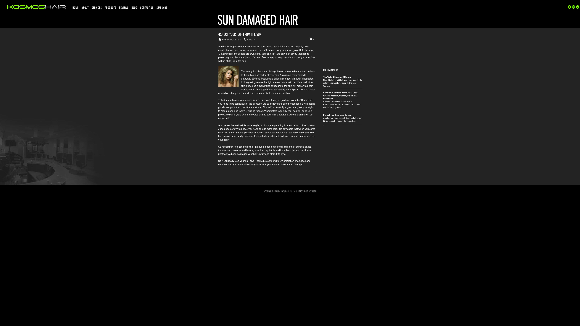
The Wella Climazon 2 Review (337, 76)
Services (97, 8)
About (85, 8)
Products (110, 8)
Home (75, 8)
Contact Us (146, 8)
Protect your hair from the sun (239, 34)
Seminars (161, 8)
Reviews (124, 8)
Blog (134, 8)
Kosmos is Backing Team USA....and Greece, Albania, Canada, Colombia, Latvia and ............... (340, 95)
